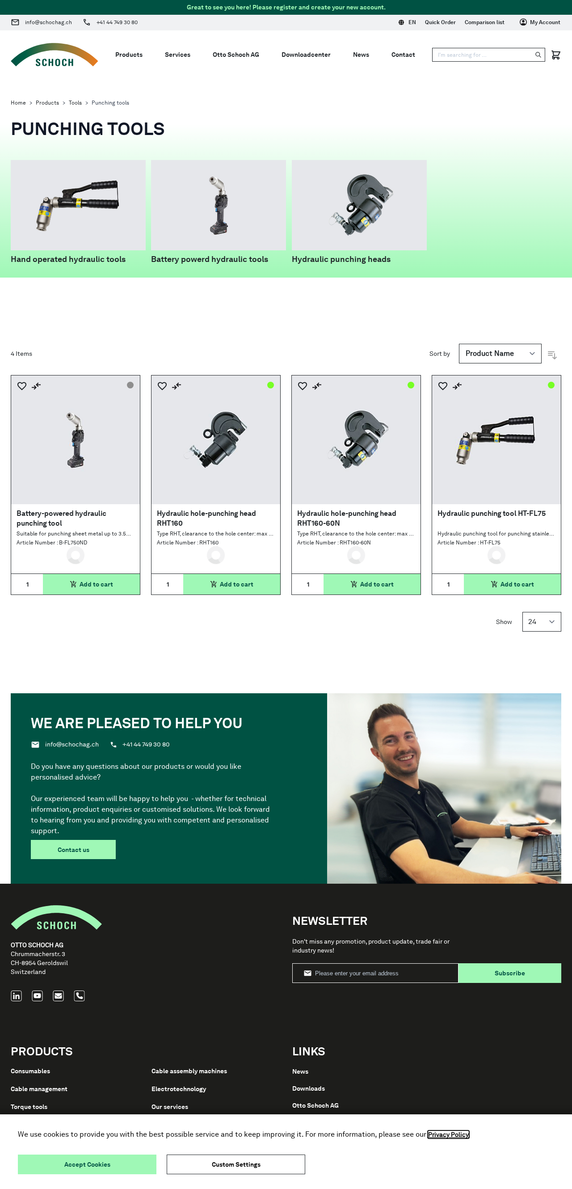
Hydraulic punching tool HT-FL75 (491, 513)
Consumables (30, 1071)
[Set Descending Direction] (552, 355)
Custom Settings (236, 1164)
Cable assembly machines (189, 1071)
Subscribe (510, 973)
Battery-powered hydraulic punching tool (61, 518)
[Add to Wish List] (21, 386)
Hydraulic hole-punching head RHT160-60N (346, 518)
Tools (75, 103)
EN (412, 22)
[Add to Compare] (36, 386)
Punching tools (110, 103)
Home (18, 103)
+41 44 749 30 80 (117, 22)
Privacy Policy (448, 1134)
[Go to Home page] (54, 55)
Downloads (308, 1088)
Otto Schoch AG (315, 1105)
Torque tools (29, 1106)
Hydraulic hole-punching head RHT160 (206, 518)
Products (47, 103)
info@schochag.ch (48, 22)
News (300, 1071)
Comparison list (485, 22)
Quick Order (440, 22)
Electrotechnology (178, 1088)
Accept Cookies (87, 1164)
